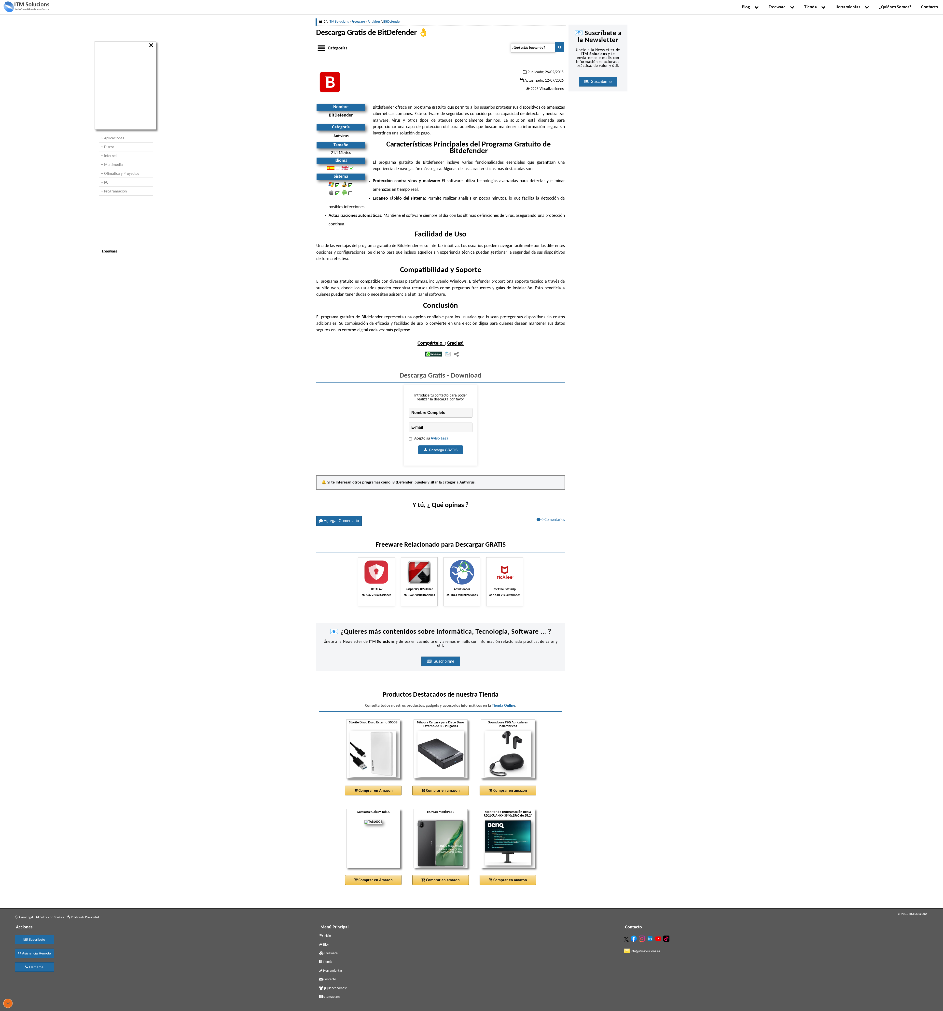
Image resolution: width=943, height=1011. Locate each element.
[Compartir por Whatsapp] (433, 355)
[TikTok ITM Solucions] (667, 937)
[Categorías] (321, 47)
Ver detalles (375, 769)
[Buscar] (559, 47)
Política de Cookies (51, 917)
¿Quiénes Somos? (895, 7)
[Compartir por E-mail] (448, 354)
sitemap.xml (331, 997)
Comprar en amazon (442, 791)
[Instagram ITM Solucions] (642, 937)
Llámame (35, 967)
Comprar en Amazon (375, 791)
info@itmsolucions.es (645, 951)
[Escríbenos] (8, 1004)
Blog (747, 7)
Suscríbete (36, 939)
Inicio (327, 936)
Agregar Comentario (341, 521)
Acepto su (431, 438)
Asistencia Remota (36, 953)
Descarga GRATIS (442, 450)
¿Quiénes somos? (335, 988)
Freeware (778, 7)
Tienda (811, 7)
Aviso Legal (440, 438)
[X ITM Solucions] (627, 938)
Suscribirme (444, 661)
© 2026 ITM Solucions (912, 914)
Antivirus (466, 482)
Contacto (929, 7)
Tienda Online (503, 706)
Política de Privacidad (84, 917)
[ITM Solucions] (26, 7)
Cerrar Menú (151, 45)
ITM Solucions (339, 22)
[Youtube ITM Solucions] (659, 937)
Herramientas (848, 7)
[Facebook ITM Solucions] (634, 937)
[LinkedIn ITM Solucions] (650, 937)
